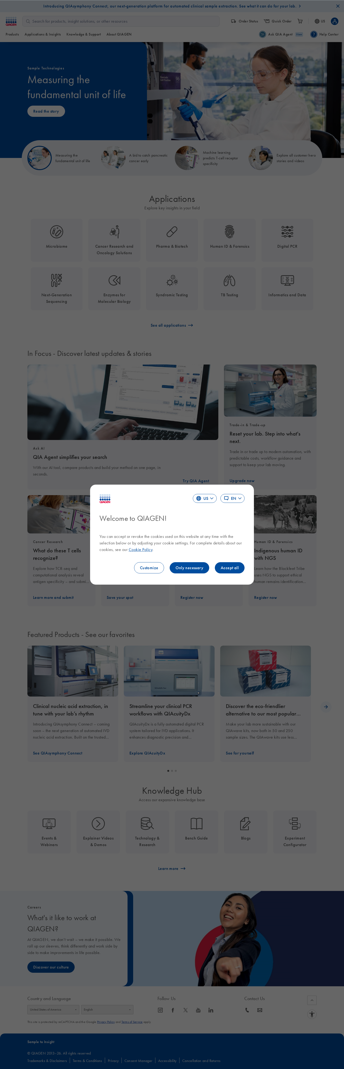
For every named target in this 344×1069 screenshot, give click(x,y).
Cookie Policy (141, 549)
